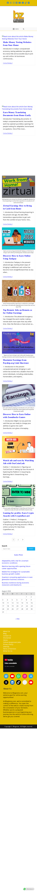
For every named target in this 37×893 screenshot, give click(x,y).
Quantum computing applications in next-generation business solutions (17, 578)
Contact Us (7, 636)
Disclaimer (7, 638)
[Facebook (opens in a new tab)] (8, 3)
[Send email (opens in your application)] (22, 3)
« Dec (18, 619)
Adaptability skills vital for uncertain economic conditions (15, 562)
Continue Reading (8, 63)
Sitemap (6, 647)
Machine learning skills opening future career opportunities (16, 567)
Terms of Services (9, 649)
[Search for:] (23, 29)
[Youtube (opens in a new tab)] (19, 3)
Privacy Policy (8, 644)
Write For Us (7, 651)
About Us (6, 631)
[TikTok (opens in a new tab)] (25, 3)
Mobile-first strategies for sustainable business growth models (16, 573)
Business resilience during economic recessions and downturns (15, 584)
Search (4, 546)
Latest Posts (18, 555)
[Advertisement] (18, 85)
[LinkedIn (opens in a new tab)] (16, 3)
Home (5, 640)
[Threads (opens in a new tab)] (10, 3)
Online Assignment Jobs (12, 642)
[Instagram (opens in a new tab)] (13, 3)
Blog (5, 633)
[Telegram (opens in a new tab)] (28, 3)
